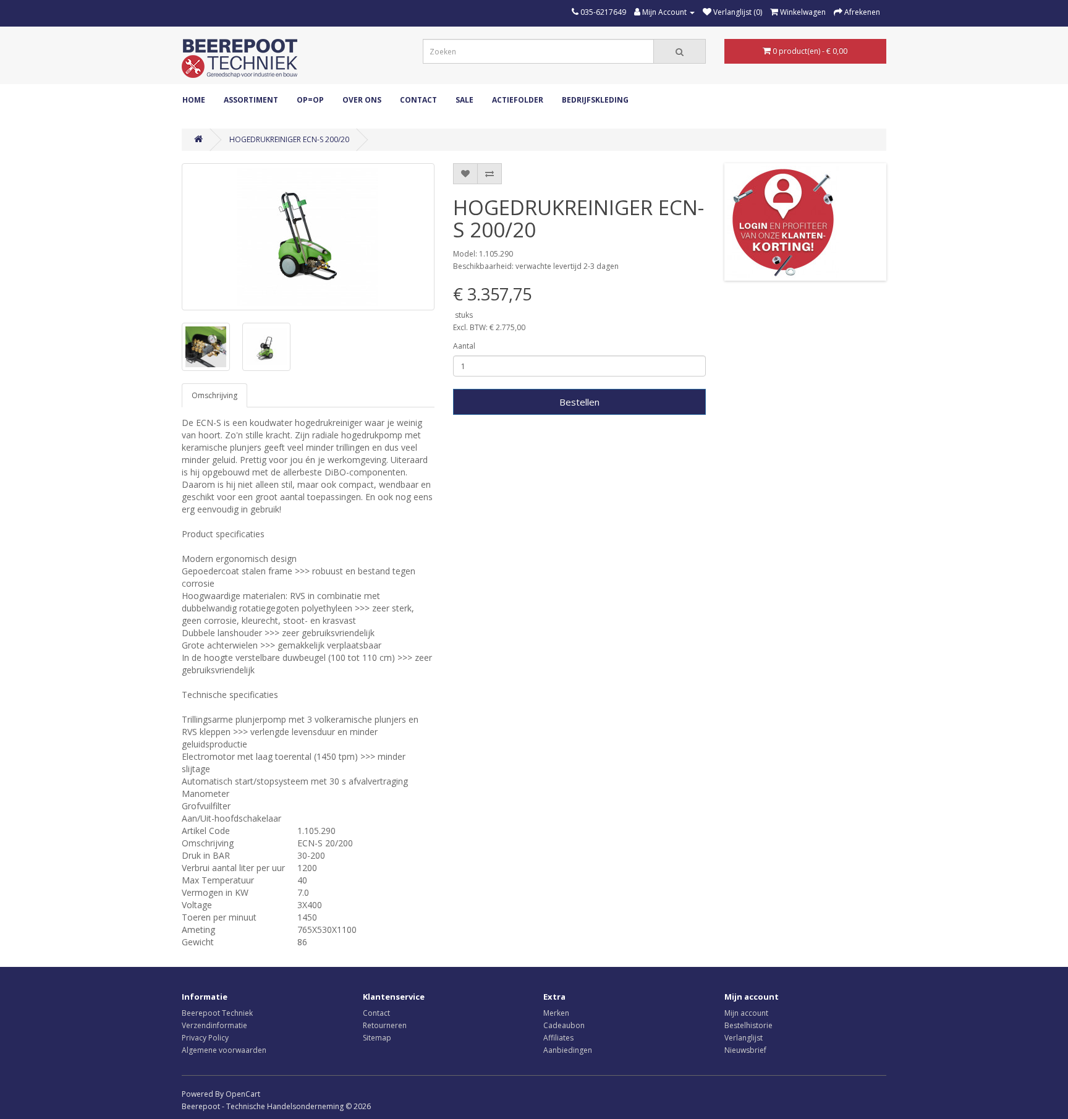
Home (193, 100)
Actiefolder (517, 100)
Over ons (361, 100)
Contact (418, 100)
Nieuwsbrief (745, 1050)
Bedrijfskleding (595, 100)
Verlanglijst (743, 1037)
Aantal (464, 346)
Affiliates (558, 1037)
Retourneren (385, 1025)
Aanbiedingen (567, 1050)
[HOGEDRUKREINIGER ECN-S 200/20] (308, 236)
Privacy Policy (205, 1037)
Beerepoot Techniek (217, 1013)
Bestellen (579, 402)
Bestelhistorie (748, 1025)
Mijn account (746, 1013)
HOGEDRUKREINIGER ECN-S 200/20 (289, 139)
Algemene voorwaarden (224, 1050)
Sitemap (377, 1037)
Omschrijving (214, 395)
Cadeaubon (564, 1025)
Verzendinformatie (214, 1025)
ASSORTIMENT (251, 100)
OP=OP (310, 100)
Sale (464, 100)
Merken (556, 1013)
